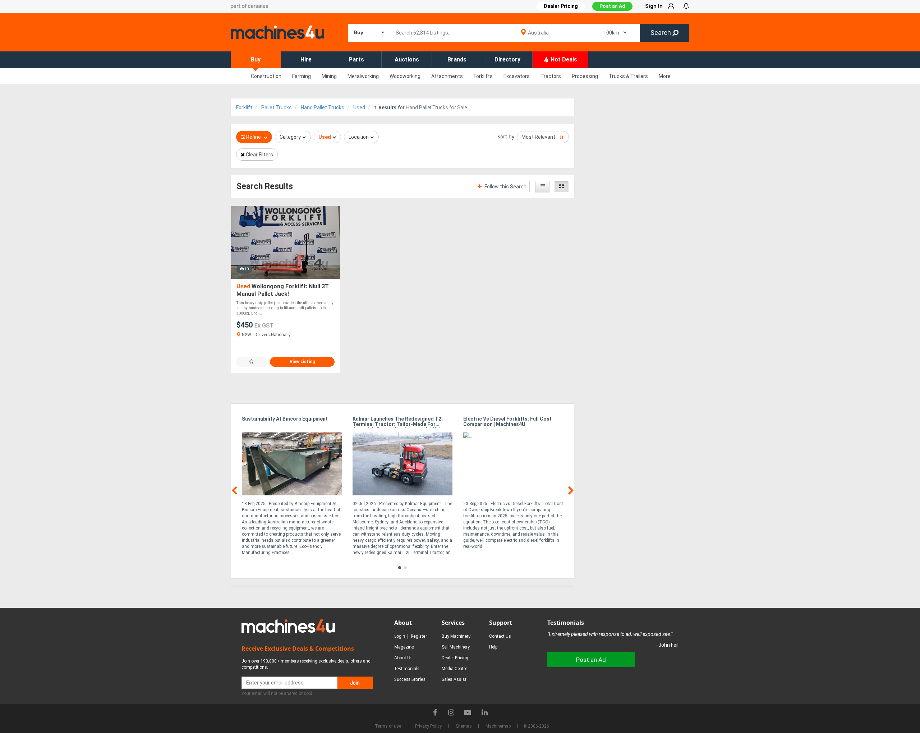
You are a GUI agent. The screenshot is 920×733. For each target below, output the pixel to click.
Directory (507, 59)
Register (419, 636)
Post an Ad (612, 6)
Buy (256, 59)
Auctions (407, 59)
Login (399, 636)
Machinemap (498, 726)
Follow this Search (504, 186)
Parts (356, 59)
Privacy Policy (428, 726)
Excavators (516, 76)
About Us (403, 658)
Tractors (550, 76)
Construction (266, 76)
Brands (456, 59)
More (665, 76)
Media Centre (454, 668)
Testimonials (406, 668)
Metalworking (363, 76)
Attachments (447, 76)
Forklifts (483, 76)
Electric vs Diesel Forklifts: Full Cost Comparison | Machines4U (507, 421)
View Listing (302, 361)
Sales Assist (454, 679)
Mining (329, 76)
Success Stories (410, 679)
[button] (399, 567)
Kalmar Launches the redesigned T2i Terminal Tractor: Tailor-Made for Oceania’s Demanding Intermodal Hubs (399, 422)
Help (493, 647)
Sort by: (506, 136)
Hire (306, 59)
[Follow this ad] (251, 362)
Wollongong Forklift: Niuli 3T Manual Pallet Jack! (282, 290)
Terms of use (388, 726)
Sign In (654, 6)
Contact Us (500, 636)
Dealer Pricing (455, 657)
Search (661, 32)
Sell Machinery (456, 647)
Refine (253, 137)
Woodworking (405, 76)
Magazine (404, 647)
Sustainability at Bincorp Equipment (285, 419)
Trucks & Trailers (628, 76)
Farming (301, 76)
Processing (585, 76)
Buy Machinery (456, 636)
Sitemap (464, 726)
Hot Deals (563, 59)
